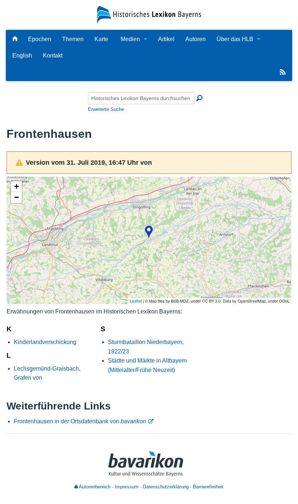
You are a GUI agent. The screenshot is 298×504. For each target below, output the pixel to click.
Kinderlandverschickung (45, 342)
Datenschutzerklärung (166, 486)
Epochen (39, 39)
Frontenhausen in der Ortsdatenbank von (80, 421)
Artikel (166, 39)
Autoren (195, 39)
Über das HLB (235, 39)
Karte (101, 39)
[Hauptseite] (15, 39)
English (22, 55)
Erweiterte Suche (106, 109)
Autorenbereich (94, 486)
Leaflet (136, 301)
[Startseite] (149, 14)
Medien (130, 39)
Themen (73, 39)
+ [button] (16, 186)
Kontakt (53, 55)
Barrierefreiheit (208, 486)
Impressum (126, 486)
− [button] (16, 197)
